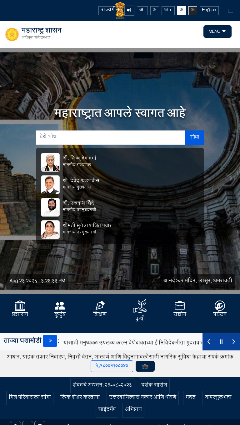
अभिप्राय (133, 410)
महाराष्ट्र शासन (42, 34)
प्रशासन (20, 315)
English (209, 10)
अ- (142, 10)
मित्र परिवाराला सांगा (30, 398)
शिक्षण (100, 315)
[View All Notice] (50, 341)
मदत (191, 398)
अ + (168, 10)
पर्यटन (220, 315)
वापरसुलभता (218, 398)
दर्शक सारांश (154, 385)
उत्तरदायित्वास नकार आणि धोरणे (142, 398)
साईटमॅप (107, 410)
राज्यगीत (110, 10)
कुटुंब (60, 315)
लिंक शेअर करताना (80, 398)
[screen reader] (129, 11)
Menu (215, 32)
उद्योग (179, 315)
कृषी (140, 319)
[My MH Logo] (145, 366)
